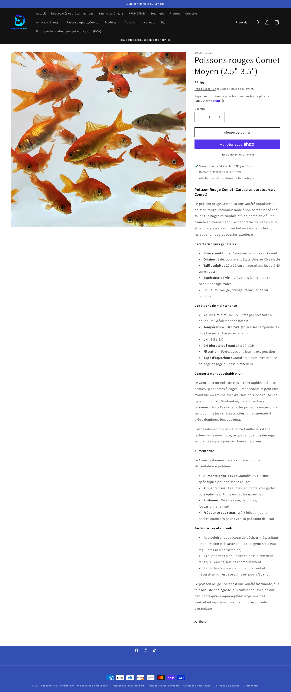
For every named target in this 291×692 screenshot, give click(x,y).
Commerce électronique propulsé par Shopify (83, 685)
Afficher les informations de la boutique (226, 178)
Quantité (199, 109)
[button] (49, 22)
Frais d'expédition (205, 88)
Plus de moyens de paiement (237, 154)
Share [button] (203, 621)
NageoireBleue (49, 685)
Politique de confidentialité (163, 685)
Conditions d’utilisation (197, 685)
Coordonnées (251, 685)
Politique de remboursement (128, 685)
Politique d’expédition (227, 685)
